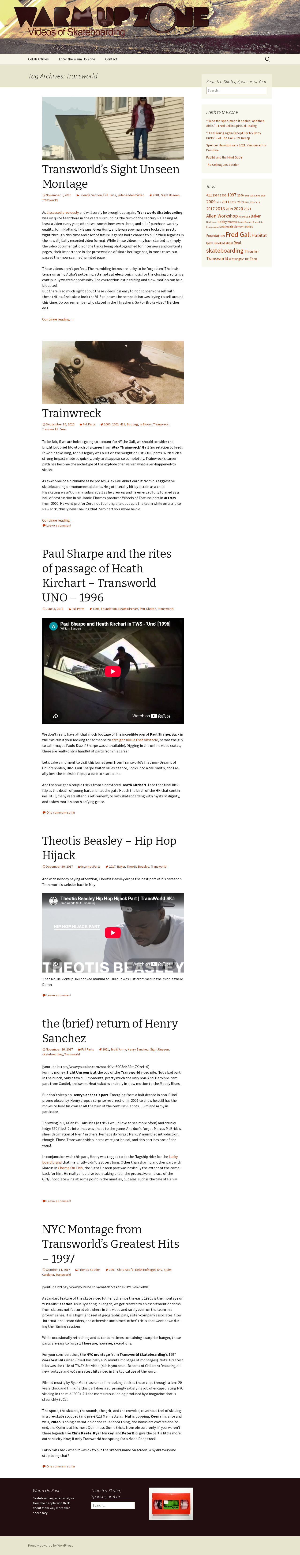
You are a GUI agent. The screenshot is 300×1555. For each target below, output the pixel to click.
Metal (229, 243)
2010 (218, 202)
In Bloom (146, 424)
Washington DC (239, 259)
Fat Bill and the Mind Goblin (225, 157)
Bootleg (132, 424)
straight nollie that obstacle (135, 739)
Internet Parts (91, 866)
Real (237, 242)
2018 (220, 209)
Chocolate (258, 222)
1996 (96, 609)
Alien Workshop (222, 216)
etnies (249, 227)
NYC (160, 1270)
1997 (112, 1270)
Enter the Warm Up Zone (77, 59)
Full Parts (109, 195)
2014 (246, 202)
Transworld (50, 200)
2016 (257, 202)
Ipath (209, 243)
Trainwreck (71, 413)
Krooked (219, 243)
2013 (240, 202)
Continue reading (58, 319)
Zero (62, 429)
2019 (229, 208)
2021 (247, 208)
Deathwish (226, 227)
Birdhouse (211, 222)
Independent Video (131, 195)
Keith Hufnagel (145, 1270)
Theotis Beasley (138, 866)
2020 (238, 208)
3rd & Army (118, 1049)
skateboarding (52, 1054)
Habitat (259, 235)
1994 (216, 195)
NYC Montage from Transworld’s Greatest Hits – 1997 (110, 1244)
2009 (211, 201)
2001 (156, 195)
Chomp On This (70, 1167)
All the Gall (244, 216)
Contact (111, 59)
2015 (252, 202)
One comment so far (60, 812)
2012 (233, 202)
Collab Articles (38, 59)
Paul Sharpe (148, 609)
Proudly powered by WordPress (50, 1545)
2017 (112, 866)
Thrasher (251, 251)
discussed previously (63, 212)
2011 (225, 201)
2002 (115, 424)
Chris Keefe (125, 1270)
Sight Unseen (170, 195)
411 (122, 424)
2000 (107, 424)
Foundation (109, 609)
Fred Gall (238, 234)
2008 (263, 195)
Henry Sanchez (138, 1049)
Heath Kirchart (128, 609)
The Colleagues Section (222, 164)
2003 (257, 195)
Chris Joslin (212, 226)
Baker (121, 866)
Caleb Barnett (245, 222)
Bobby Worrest (227, 222)
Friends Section (91, 195)
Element (239, 227)
